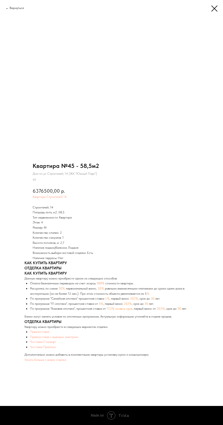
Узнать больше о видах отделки (45, 360)
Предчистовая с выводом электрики (54, 337)
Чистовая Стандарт (43, 342)
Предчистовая (39, 332)
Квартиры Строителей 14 (50, 197)
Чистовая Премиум (43, 347)
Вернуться (17, 8)
